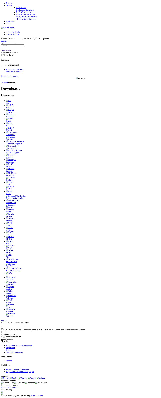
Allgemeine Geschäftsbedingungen (20, 372)
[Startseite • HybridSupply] (7, 28)
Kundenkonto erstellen (15, 69)
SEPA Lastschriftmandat (25, 19)
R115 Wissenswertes (24, 12)
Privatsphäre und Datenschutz (18, 369)
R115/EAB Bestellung (25, 10)
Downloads (10, 21)
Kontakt (9, 3)
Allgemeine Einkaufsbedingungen (19, 345)
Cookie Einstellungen (14, 352)
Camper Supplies (13, 34)
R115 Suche (21, 8)
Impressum (10, 348)
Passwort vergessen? (14, 72)
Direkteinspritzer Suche (25, 14)
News (8, 23)
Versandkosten (37, 396)
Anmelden (14, 65)
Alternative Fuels (13, 32)
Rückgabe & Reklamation (26, 17)
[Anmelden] (2, 328)
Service (9, 5)
